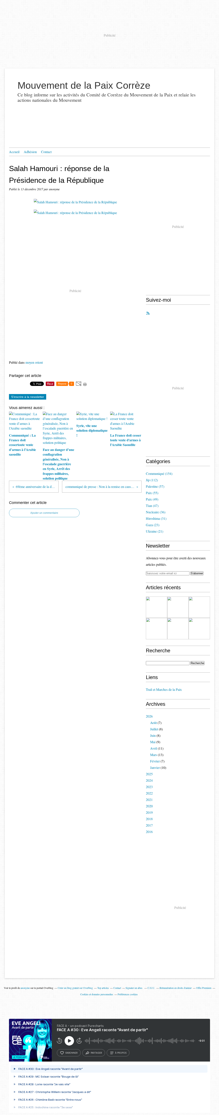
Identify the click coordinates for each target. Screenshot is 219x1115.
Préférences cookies (128, 994)
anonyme (25, 987)
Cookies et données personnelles (96, 994)
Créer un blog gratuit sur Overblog (75, 987)
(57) (155, 486)
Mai (152, 742)
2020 (149, 806)
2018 (149, 819)
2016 (149, 831)
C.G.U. (151, 987)
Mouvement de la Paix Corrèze (84, 85)
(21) (154, 531)
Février (155, 761)
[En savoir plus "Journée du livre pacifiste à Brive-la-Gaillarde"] (178, 628)
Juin (153, 735)
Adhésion (30, 151)
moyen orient (34, 362)
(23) (152, 525)
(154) (159, 473)
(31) (156, 518)
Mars (153, 754)
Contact (46, 151)
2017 (149, 825)
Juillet (154, 729)
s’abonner (71, 1052)
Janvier (155, 767)
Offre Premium (203, 987)
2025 (149, 774)
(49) (152, 499)
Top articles (103, 987)
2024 (149, 780)
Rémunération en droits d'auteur (176, 987)
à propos (120, 1052)
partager (96, 1052)
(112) (152, 480)
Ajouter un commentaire (44, 512)
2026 (149, 716)
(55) (152, 492)
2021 (149, 799)
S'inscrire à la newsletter (27, 397)
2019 (149, 812)
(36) (155, 512)
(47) (152, 505)
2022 (149, 793)
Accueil (14, 151)
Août (153, 722)
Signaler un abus (134, 987)
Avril (153, 748)
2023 (149, 786)
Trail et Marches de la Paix (164, 689)
